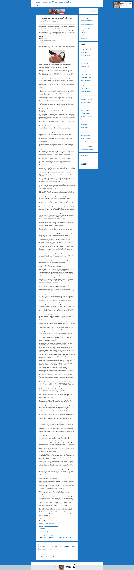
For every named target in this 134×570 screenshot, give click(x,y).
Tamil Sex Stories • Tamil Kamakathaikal (53, 2)
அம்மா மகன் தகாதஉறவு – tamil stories (87, 141)
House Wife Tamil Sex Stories (86, 91)
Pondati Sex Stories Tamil (85, 113)
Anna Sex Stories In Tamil (85, 55)
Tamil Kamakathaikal (60, 537)
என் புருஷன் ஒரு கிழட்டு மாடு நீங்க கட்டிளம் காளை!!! (48, 526)
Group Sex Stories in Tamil (85, 88)
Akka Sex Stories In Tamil (85, 47)
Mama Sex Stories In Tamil (86, 105)
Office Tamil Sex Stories (85, 110)
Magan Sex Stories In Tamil (86, 102)
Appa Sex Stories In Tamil (85, 58)
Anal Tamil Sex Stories (85, 52)
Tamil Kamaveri (83, 130)
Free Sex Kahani (84, 163)
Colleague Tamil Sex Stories (86, 80)
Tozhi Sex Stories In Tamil (85, 138)
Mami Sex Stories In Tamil (85, 107)
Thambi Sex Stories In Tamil (86, 135)
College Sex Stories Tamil (85, 83)
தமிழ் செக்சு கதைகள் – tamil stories (87, 149)
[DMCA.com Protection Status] (83, 165)
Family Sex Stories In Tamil (86, 85)
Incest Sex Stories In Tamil (86, 94)
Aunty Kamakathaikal (84, 63)
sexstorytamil (52, 537)
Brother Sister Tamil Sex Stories (86, 71)
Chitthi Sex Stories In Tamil (86, 77)
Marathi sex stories (84, 158)
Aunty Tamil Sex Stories (85, 66)
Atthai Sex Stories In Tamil (85, 60)
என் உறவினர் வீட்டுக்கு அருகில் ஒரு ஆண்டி (46, 523)
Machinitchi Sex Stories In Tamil (86, 99)
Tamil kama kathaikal (48, 535)
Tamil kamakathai (84, 124)
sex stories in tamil (45, 537)
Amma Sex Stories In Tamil (86, 49)
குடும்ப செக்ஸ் (83, 143)
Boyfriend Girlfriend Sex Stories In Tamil (88, 69)
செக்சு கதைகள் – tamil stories (86, 146)
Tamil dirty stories (84, 118)
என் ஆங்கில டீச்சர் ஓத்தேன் (44, 531)
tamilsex (82, 160)
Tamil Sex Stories (67, 537)
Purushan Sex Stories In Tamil (86, 116)
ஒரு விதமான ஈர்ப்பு (42, 528)
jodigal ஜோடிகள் (83, 96)
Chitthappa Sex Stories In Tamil (86, 74)
